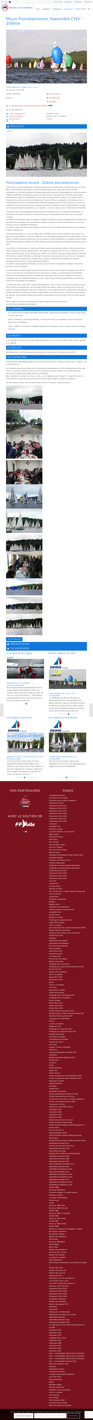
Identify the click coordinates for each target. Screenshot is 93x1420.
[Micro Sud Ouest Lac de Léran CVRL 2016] (91, 710)
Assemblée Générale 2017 (59, 1161)
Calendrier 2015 (55, 1351)
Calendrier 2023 (55, 1330)
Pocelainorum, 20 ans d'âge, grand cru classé (22, 684)
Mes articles (53, 1239)
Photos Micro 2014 (56, 1008)
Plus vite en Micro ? (56, 1130)
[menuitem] (58, 1)
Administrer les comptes (58, 798)
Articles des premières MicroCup (61, 1146)
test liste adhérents (56, 1387)
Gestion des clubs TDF (57, 1270)
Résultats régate (55, 1384)
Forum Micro (58, 2)
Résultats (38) (54, 98)
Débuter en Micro (55, 889)
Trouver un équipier (56, 985)
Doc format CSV (55, 969)
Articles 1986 (54, 1187)
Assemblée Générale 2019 (59, 1156)
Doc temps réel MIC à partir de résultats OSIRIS (67, 927)
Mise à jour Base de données (60, 1405)
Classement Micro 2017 (58, 878)
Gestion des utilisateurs (58, 1249)
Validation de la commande (59, 1390)
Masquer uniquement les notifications (50, 1416)
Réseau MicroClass (56, 961)
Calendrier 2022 (55, 1332)
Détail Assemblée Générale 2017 (61, 1164)
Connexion (53, 824)
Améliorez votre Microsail (58, 1286)
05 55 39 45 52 (14, 119)
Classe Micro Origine (57, 922)
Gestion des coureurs (57, 1273)
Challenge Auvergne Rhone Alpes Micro (64, 865)
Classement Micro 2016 (58, 811)
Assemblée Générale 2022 (59, 1319)
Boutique (52, 1366)
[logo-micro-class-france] (17, 9)
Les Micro (52, 1063)
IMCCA (51, 1021)
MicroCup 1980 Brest (57, 1242)
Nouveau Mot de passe (58, 850)
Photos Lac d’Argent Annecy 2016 (62, 1101)
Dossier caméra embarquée (59, 930)
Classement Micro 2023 (58, 1288)
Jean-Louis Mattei (16, 116)
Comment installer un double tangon (63, 1192)
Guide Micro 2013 (55, 977)
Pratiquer (52, 938)
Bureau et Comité (56, 917)
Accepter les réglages (24, 1416)
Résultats (52, 101)
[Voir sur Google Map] (7, 121)
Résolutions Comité (56, 1081)
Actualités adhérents (57, 795)
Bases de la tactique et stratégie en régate (65, 1229)
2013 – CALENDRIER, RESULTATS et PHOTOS (66, 1356)
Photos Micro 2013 (56, 1005)
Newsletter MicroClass (57, 1091)
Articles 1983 (54, 1210)
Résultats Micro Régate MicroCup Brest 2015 (66, 855)
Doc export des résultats (58, 946)
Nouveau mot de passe (58, 1403)
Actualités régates (56, 857)
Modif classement (55, 1260)
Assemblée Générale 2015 (59, 1172)
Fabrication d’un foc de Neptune (61, 1278)
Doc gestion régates (57, 1234)
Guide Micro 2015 (55, 953)
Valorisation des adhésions (59, 907)
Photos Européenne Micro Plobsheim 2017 (65, 1078)
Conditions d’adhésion (57, 1299)
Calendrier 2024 (55, 1109)
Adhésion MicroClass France (60, 860)
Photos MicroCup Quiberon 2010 (61, 1011)
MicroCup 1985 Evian (57, 1205)
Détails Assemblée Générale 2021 (62, 1057)
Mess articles (54, 834)
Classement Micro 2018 (58, 813)
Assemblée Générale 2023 (59, 1322)
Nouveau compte (55, 847)
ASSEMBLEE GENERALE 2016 (60, 1169)
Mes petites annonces (57, 1151)
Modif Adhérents (55, 1068)
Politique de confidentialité (59, 1312)
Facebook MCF (55, 826)
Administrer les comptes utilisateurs (62, 800)
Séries (51, 982)
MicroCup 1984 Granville (58, 1208)
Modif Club (53, 1070)
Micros (51, 1065)
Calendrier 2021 (55, 1335)
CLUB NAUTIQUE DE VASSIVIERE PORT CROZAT (28, 106)
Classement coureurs (57, 1371)
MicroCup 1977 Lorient (57, 1252)
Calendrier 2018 (55, 1343)
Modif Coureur (54, 1073)
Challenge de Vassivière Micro (60, 1029)
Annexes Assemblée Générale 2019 (62, 1052)
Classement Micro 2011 (57, 806)
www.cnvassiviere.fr (17, 114)
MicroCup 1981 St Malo (57, 1223)
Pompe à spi (54, 1200)
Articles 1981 (53, 1221)
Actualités (53, 1086)
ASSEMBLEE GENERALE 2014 (60, 1177)
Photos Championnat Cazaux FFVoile (63, 1094)
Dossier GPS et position (58, 972)
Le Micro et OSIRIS (56, 1024)
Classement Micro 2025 (58, 1294)
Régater (52, 901)
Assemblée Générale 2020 (59, 1148)
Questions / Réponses (57, 899)
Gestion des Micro (56, 1275)
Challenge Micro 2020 (57, 1338)
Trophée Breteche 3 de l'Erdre (65, 757)
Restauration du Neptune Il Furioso (62, 1314)
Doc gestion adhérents (57, 1231)
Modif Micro (53, 839)
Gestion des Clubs (56, 1268)
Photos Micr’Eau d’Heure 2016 (60, 1122)
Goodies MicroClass (56, 1034)
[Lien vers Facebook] (2, 2)
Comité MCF (54, 883)
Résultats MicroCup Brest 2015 (60, 1016)
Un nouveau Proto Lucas (58, 1281)
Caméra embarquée (57, 863)
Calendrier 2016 (55, 1348)
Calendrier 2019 (55, 1340)
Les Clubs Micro (55, 1377)
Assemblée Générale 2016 (59, 1166)
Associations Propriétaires (59, 943)
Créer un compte (55, 1392)
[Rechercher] (89, 9)
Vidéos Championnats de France (61, 1096)
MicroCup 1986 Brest (57, 1190)
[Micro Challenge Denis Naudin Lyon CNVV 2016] (2, 710)
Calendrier (53, 1055)
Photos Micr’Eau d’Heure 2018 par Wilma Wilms (67, 1140)
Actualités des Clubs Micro (59, 964)
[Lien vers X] (6, 2)
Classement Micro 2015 (58, 876)
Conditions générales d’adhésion (61, 1374)
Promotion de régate (57, 1037)
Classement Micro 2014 (58, 873)
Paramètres (73, 1416)
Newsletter (68, 2)
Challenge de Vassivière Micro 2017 (62, 1031)
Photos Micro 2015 (56, 935)
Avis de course (54, 94)
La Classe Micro (55, 956)
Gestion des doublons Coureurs (61, 1120)
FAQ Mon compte (55, 829)
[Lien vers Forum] (10, 2)
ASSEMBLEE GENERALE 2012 (60, 1184)
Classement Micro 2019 (58, 816)
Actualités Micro (55, 912)
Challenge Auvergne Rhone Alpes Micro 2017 (66, 966)
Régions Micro (54, 904)
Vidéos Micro (54, 1088)
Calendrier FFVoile (56, 803)
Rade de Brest (54, 852)
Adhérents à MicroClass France (61, 1107)
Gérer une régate (55, 974)
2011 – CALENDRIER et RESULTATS (62, 1361)
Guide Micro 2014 (55, 951)
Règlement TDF (55, 1026)
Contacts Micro (54, 886)
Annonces (53, 987)
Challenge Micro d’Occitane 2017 (61, 995)
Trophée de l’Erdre (56, 1042)
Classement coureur (56, 1369)
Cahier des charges (56, 992)
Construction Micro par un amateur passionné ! (67, 1099)
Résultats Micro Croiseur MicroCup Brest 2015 (66, 1013)
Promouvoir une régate (58, 959)
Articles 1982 (54, 1216)
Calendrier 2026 (55, 1117)
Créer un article (55, 925)
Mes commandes (55, 1379)
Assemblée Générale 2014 (59, 1179)
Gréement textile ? (56, 1195)
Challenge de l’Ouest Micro (59, 1018)
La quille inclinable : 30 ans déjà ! (62, 831)
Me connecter (54, 1395)
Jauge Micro (53, 896)
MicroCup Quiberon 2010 (58, 1364)
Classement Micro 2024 (58, 1291)
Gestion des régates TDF (58, 1304)
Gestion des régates (56, 1255)
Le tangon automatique (58, 1197)
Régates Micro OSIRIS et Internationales (64, 1153)
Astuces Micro (54, 915)
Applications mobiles (57, 990)
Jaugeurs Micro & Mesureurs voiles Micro (64, 933)
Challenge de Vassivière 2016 (60, 920)
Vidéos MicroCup (55, 1083)
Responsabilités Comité (58, 1133)
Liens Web (53, 1044)
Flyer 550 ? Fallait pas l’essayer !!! (62, 1283)
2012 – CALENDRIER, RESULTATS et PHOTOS (66, 1358)
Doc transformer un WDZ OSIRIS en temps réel (67, 891)
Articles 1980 (54, 1226)
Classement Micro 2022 (58, 821)
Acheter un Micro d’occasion (60, 1047)
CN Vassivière (15, 639)
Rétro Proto (53, 1247)
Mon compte (54, 842)
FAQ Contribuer (55, 894)
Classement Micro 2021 (58, 818)
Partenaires (78, 2)
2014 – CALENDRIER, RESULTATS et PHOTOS (66, 1353)
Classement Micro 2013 (58, 870)
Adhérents (87, 2)
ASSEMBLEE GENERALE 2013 (60, 1182)
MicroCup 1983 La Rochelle (59, 1213)
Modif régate (54, 1244)
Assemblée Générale (57, 1317)
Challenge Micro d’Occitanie (60, 998)
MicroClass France (56, 837)
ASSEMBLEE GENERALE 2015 (60, 1174)
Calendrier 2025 (55, 1112)
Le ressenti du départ (57, 1257)
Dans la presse (54, 1000)
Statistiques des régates (58, 940)
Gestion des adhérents (57, 1236)
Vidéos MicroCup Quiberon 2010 (61, 909)
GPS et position (55, 948)
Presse (51, 1203)
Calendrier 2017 (55, 1345)
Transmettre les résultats (58, 1039)
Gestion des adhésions (57, 1301)
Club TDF (52, 881)
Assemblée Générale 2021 (59, 1143)
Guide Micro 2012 (55, 1003)
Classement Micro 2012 (58, 808)
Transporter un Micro (57, 1104)
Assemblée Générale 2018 (59, 1158)
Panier (51, 1382)
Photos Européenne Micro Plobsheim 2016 (65, 1075)
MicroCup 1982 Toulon (57, 1218)
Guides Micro (54, 1060)
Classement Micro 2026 (58, 1296)
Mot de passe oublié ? (57, 844)
